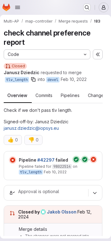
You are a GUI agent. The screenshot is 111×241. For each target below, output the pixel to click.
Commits (43, 95)
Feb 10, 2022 (74, 79)
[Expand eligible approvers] (94, 193)
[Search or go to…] (87, 7)
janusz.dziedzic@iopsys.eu (31, 128)
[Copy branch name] (33, 79)
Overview (17, 95)
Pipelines (70, 95)
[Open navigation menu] (18, 7)
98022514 (62, 166)
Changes (97, 95)
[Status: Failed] (12, 160)
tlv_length (17, 79)
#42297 (46, 160)
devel (52, 79)
